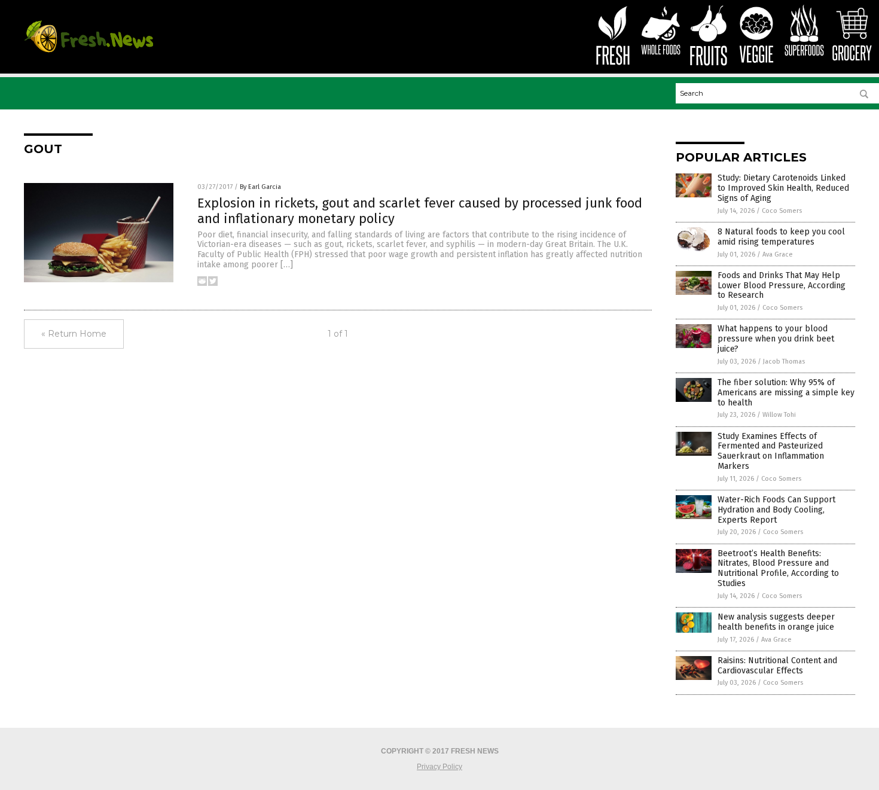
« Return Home (73, 333)
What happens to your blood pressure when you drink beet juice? (776, 339)
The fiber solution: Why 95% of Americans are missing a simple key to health (786, 392)
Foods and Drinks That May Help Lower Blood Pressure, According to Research (782, 285)
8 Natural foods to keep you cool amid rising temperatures (781, 237)
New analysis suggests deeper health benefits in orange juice (776, 622)
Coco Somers (782, 211)
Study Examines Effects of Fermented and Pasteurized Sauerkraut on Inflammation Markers (771, 451)
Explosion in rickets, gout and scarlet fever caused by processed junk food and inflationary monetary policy (419, 211)
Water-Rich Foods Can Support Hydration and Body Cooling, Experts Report (776, 510)
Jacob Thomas (784, 361)
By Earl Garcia (260, 187)
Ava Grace (777, 254)
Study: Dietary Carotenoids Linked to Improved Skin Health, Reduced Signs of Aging (783, 188)
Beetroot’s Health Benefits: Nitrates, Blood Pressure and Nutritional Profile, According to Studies (778, 568)
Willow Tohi (779, 415)
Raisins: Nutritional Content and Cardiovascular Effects (777, 665)
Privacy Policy (439, 766)
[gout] (88, 52)
